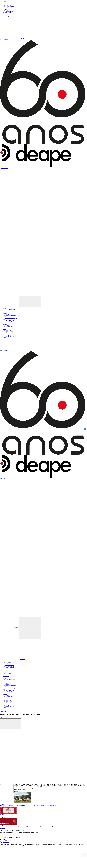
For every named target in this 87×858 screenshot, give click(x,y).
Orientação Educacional (10, 315)
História (7, 4)
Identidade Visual (9, 11)
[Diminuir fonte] (31, 27)
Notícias (4, 337)
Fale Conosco (8, 13)
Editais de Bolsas (9, 330)
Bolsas (4, 308)
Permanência (5, 319)
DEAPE (4, 1)
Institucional (8, 2)
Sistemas (4, 334)
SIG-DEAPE (8, 335)
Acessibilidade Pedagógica (11, 318)
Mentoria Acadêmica (9, 316)
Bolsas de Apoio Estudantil (11, 310)
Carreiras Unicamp (9, 336)
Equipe (6, 9)
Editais (4, 329)
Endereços (7, 15)
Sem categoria (3, 711)
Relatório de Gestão (9, 7)
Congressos (5, 327)
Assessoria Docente (9, 6)
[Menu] (10, 349)
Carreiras (7, 314)
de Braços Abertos (9, 326)
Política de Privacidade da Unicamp (26, 845)
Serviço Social (8, 321)
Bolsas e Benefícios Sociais (11, 309)
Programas (5, 324)
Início (1, 710)
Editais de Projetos (9, 331)
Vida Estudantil (6, 313)
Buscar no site (16, 305)
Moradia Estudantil (9, 320)
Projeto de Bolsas (9, 312)
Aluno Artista (8, 325)
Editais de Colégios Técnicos (11, 332)
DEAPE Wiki (6, 16)
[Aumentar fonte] (10, 27)
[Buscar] (10, 616)
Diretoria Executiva (9, 5)
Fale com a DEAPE (7, 12)
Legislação (7, 10)
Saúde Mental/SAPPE (10, 323)
